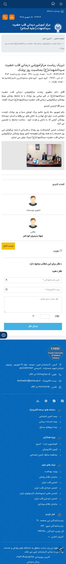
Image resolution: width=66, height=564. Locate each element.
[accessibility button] (3, 335)
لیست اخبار (8, 246)
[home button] (53, 4)
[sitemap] (36, 401)
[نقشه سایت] (11, 17)
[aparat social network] (44, 401)
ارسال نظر (33, 326)
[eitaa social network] (61, 401)
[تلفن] (5, 17)
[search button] (5, 4)
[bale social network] (52, 401)
